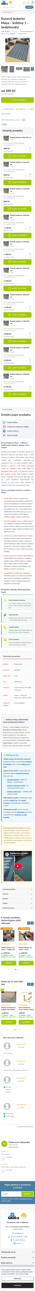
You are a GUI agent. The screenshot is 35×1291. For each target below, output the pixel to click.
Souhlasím (17, 1285)
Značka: (5, 114)
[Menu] (32, 2)
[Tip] (8, 997)
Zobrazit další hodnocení (25, 1126)
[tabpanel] (9, 947)
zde (27, 1274)
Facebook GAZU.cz (19, 1240)
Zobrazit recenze (13, 1147)
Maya (25, 34)
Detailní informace (20, 84)
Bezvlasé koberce (13, 780)
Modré (4, 124)
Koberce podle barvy (14, 792)
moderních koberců (22, 773)
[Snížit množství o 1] (30, 150)
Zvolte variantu (19, 100)
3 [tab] (19, 969)
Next (32, 923)
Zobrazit (8, 963)
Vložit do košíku (19, 156)
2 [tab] (17, 969)
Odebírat (27, 1194)
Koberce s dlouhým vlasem (16, 786)
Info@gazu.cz (19, 1233)
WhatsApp (20, 812)
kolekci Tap (13, 800)
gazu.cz (19, 1243)
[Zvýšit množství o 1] (30, 148)
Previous (28, 923)
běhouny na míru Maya (10, 482)
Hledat (29, 7)
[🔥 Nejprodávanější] (8, 935)
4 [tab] (20, 1029)
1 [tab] (15, 969)
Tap (8, 946)
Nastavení (17, 1279)
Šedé (23, 120)
